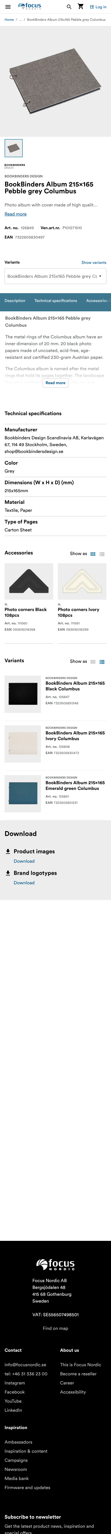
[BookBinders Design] (15, 166)
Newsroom (16, 1469)
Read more (16, 214)
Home (9, 20)
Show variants (93, 262)
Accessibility (73, 1392)
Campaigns (16, 1460)
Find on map (55, 1328)
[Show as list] (101, 554)
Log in (100, 6)
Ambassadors (18, 1442)
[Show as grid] (92, 554)
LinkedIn (13, 1410)
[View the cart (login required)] (80, 7)
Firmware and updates (27, 1487)
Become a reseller (78, 1374)
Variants (12, 262)
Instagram (15, 1383)
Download (24, 861)
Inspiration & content (26, 1451)
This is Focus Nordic (80, 1365)
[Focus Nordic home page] (29, 7)
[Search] (69, 7)
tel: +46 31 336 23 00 (26, 1374)
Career (67, 1383)
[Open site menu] (11, 7)
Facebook (15, 1392)
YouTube (13, 1401)
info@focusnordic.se (25, 1365)
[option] (14, 148)
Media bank (17, 1478)
